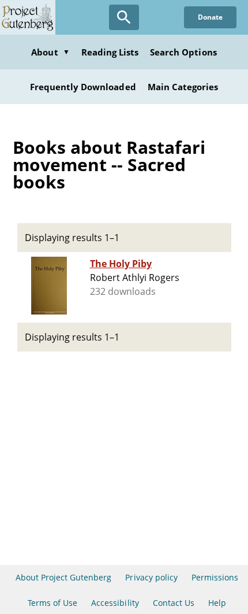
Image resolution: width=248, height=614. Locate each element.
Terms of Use (52, 602)
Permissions (214, 577)
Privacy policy (151, 577)
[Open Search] (124, 17)
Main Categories (183, 87)
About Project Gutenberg (64, 577)
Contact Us (173, 602)
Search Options (183, 52)
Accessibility (115, 602)
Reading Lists (110, 52)
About (50, 52)
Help (217, 602)
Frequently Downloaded (83, 87)
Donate (210, 17)
